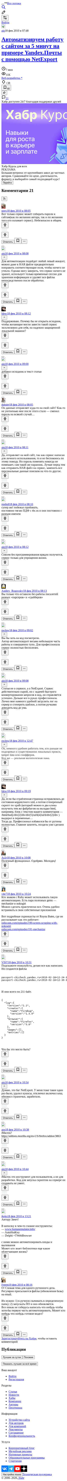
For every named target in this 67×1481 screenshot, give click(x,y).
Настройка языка (12, 1474)
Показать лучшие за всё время (19, 1364)
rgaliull (5, 504)
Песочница (15, 1407)
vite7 (4, 893)
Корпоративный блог (22, 1448)
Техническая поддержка (37, 1474)
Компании (15, 1401)
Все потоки (14, 3)
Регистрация (16, 1379)
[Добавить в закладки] (17, 241)
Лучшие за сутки (12, 1357)
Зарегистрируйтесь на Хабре (18, 1338)
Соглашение (16, 1432)
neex (4, 210)
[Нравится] (5, 225)
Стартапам (15, 1460)
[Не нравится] (5, 235)
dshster (5, 404)
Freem (5, 1284)
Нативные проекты (20, 1454)
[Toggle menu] (2, 4)
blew (4, 313)
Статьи (13, 1391)
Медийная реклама (20, 1451)
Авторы (13, 1404)
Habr (21, 1477)
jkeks (4, 1216)
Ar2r (4, 857)
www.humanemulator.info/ (20, 1229)
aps (3, 1129)
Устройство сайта (19, 1419)
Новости (14, 1394)
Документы (16, 1429)
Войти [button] (5, 22)
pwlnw (5, 630)
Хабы (12, 1398)
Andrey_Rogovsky (12, 590)
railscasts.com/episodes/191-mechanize (23, 929)
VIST (4, 962)
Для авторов (16, 1423)
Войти (12, 1376)
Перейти (7, 182)
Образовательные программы (27, 1457)
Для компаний (17, 1426)
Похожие (28, 1357)
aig (3, 30)
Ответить (8, 242)
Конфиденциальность (22, 1435)
